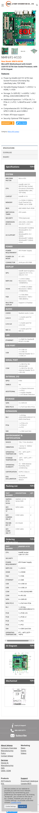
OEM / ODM (6, 771)
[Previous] (5, 26)
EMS (3, 768)
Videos (23, 753)
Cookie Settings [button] (11, 806)
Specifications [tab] (9, 148)
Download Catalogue (29, 781)
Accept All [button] (22, 806)
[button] (2, 5)
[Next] (34, 26)
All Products (6, 781)
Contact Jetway (7, 756)
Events (23, 750)
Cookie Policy (16, 802)
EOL (2, 783)
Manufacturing (7, 750)
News (23, 748)
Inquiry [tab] (6, 157)
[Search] (37, 5)
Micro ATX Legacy (13, 132)
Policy (3, 753)
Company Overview (9, 748)
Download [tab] (7, 152)
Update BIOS (26, 783)
